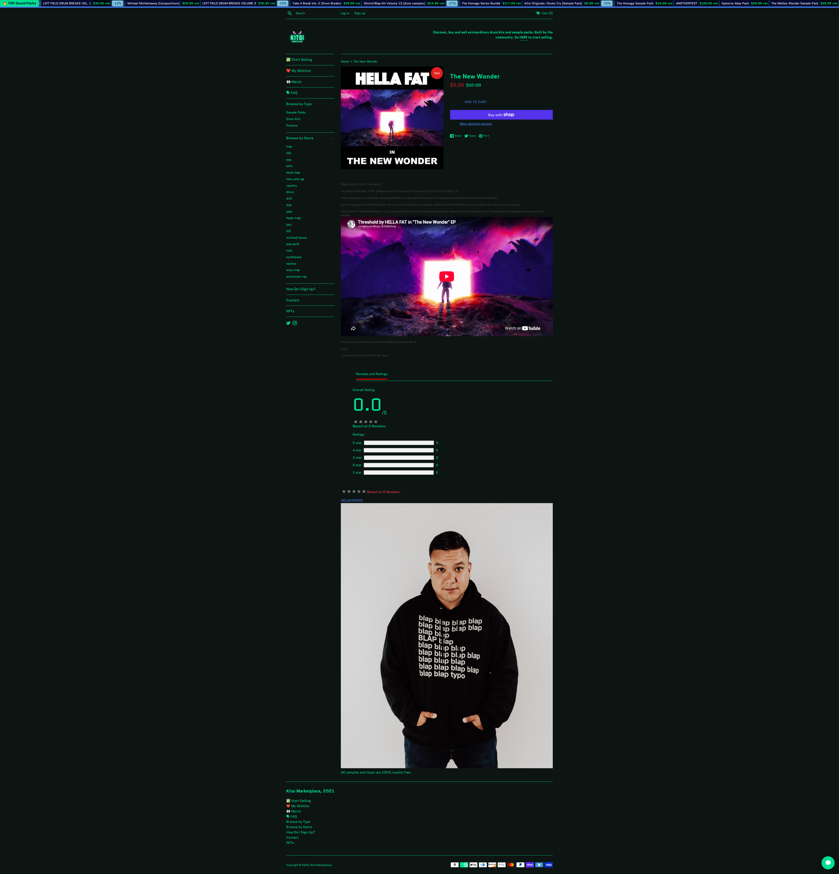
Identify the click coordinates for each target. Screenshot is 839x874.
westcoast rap (296, 277)
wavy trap (293, 270)
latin (289, 166)
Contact (292, 300)
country (291, 186)
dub (288, 205)
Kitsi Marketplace (321, 865)
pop (288, 160)
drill (289, 198)
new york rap (295, 179)
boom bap (293, 172)
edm (289, 212)
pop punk (292, 244)
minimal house (296, 238)
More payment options (476, 124)
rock (289, 250)
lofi (288, 231)
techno (291, 264)
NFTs (290, 311)
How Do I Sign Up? (300, 289)
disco (290, 192)
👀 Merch (294, 81)
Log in (345, 13)
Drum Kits (293, 119)
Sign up (359, 13)
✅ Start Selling (299, 59)
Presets (292, 125)
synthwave (294, 257)
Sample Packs (296, 112)
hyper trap (293, 218)
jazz (289, 224)
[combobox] (317, 13)
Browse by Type (310, 103)
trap (289, 146)
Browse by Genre (310, 138)
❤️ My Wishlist (298, 70)
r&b (288, 153)
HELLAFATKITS (352, 500)
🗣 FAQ (291, 92)
